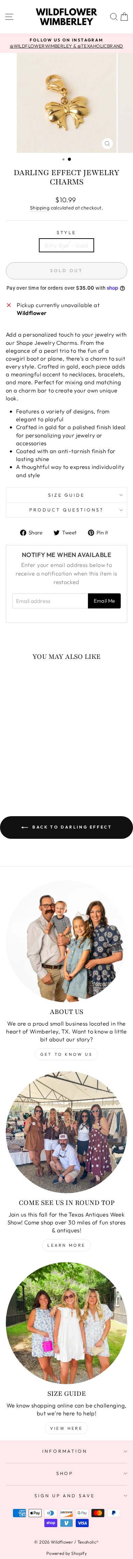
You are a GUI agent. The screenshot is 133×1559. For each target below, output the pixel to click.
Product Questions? (66, 509)
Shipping (39, 208)
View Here (66, 1428)
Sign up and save (64, 1495)
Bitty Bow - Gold (66, 245)
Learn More (66, 1245)
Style (66, 232)
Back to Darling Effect (71, 827)
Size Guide (66, 495)
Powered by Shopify (66, 1553)
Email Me (104, 600)
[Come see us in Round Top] (66, 1132)
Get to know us (66, 1054)
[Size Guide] (66, 1323)
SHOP (65, 1473)
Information (65, 1451)
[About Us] (66, 941)
